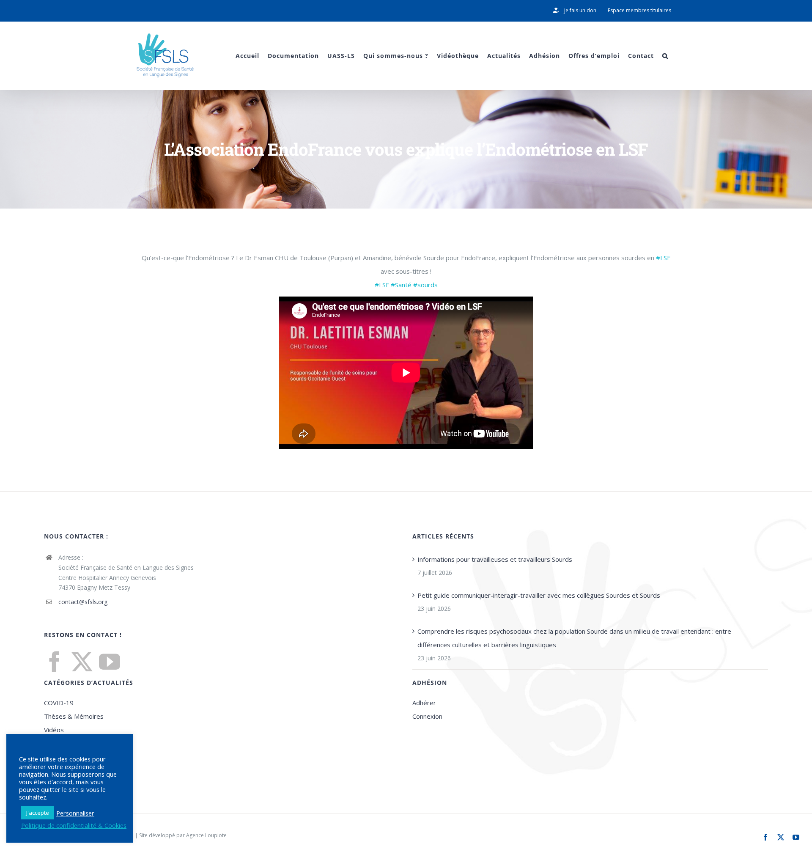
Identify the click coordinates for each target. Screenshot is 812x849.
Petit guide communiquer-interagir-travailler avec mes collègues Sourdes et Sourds (538, 595)
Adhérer (424, 702)
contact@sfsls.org (82, 602)
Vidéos (54, 729)
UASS (51, 757)
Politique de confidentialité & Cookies (73, 825)
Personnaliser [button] (75, 813)
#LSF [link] (663, 257)
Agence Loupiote (206, 835)
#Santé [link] (401, 284)
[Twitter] (82, 661)
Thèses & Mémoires (74, 716)
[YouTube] (109, 661)
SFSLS (52, 743)
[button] (665, 56)
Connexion (427, 716)
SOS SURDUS (63, 770)
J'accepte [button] (37, 812)
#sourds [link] (425, 284)
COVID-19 (59, 702)
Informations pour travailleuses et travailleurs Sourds (494, 559)
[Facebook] (54, 661)
